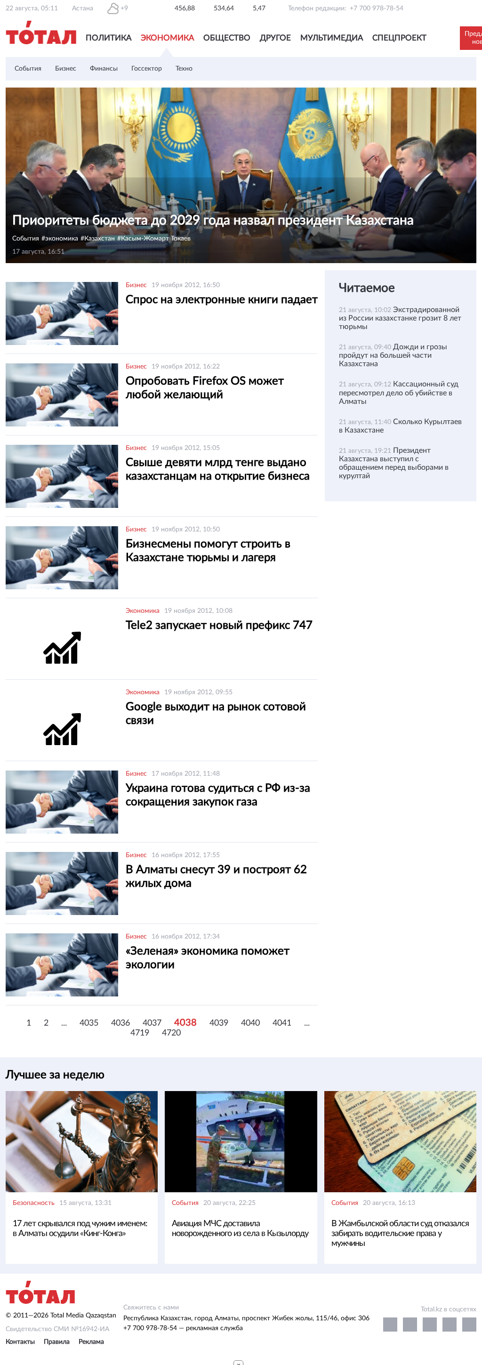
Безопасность (34, 1203)
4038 (185, 1023)
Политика (108, 38)
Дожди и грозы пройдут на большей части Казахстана (393, 355)
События (28, 68)
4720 (171, 1033)
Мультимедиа (331, 38)
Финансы (104, 68)
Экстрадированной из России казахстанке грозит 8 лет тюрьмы (400, 318)
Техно (184, 68)
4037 (152, 1023)
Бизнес (65, 68)
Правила (57, 1342)
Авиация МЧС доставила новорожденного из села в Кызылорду (240, 1229)
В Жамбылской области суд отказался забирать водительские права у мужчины (400, 1234)
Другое (275, 38)
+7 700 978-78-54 (376, 8)
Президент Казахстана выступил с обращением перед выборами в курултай (394, 463)
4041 (282, 1023)
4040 (250, 1023)
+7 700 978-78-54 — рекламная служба (183, 1328)
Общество (226, 38)
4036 (120, 1023)
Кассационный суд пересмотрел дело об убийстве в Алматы (398, 392)
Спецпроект (399, 38)
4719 (139, 1033)
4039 (218, 1023)
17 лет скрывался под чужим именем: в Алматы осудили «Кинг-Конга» (80, 1229)
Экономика (167, 38)
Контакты (20, 1342)
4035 (89, 1023)
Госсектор (146, 68)
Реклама (91, 1342)
